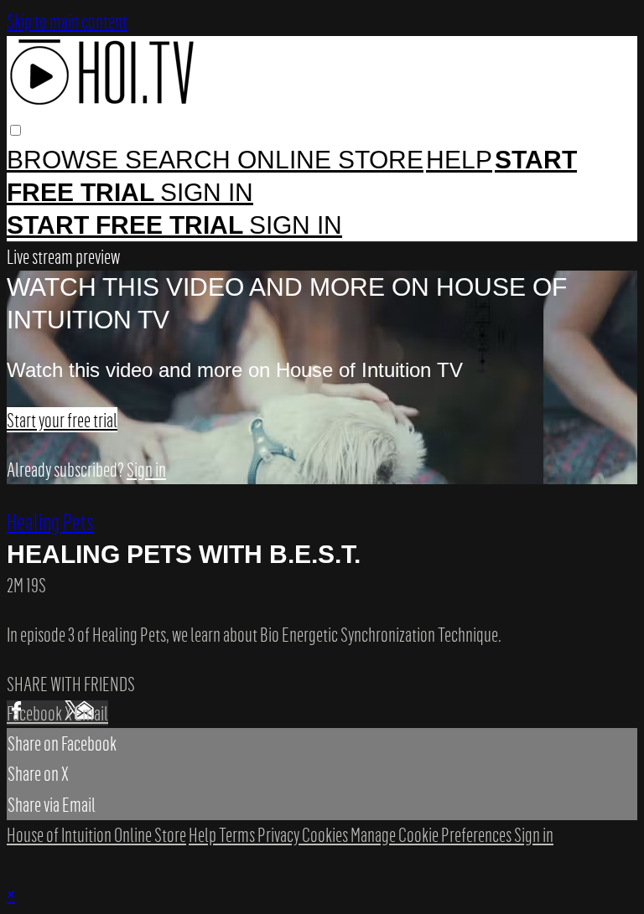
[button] (15, 130)
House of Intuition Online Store (96, 834)
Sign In (295, 225)
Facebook (36, 713)
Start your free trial (62, 419)
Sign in (206, 192)
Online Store (330, 159)
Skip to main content (67, 21)
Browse (66, 159)
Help (459, 159)
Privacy (279, 834)
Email (91, 713)
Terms (238, 834)
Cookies (326, 834)
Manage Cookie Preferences (432, 834)
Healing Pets (50, 521)
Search (181, 159)
